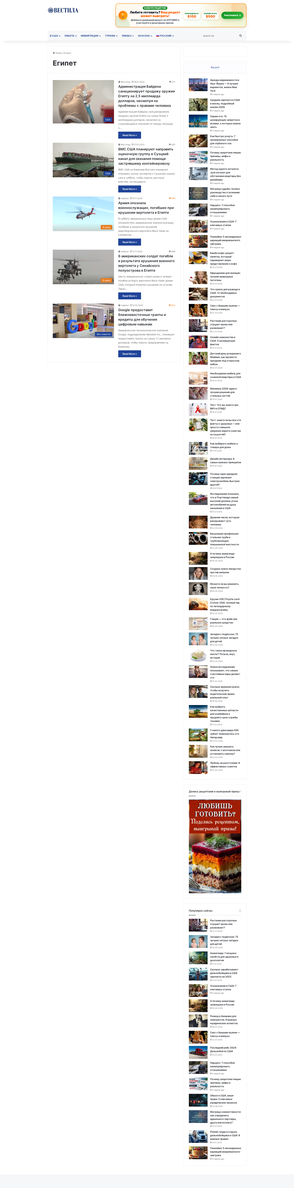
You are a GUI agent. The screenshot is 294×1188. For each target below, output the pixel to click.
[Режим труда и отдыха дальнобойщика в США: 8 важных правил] (198, 1136)
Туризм (110, 35)
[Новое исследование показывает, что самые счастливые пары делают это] (198, 671)
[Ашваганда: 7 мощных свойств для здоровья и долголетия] (198, 957)
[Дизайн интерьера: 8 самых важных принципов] (198, 463)
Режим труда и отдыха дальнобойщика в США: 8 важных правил (225, 1135)
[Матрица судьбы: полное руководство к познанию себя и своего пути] (198, 193)
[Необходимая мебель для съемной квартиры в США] (198, 378)
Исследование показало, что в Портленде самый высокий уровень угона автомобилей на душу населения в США (224, 501)
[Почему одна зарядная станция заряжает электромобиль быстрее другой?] (198, 478)
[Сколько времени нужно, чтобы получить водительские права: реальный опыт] (198, 691)
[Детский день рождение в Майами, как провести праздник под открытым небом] (198, 358)
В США (54, 35)
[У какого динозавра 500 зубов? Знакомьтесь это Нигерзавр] (198, 735)
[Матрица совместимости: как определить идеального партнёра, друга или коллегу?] (198, 1116)
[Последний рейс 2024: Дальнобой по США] (198, 1052)
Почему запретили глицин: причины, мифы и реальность (225, 156)
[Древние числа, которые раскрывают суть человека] (198, 522)
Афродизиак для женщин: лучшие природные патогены (225, 276)
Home (58, 53)
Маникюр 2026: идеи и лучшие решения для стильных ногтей (223, 392)
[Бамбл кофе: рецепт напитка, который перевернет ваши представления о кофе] (198, 257)
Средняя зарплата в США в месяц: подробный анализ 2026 (225, 103)
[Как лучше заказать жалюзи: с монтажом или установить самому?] (198, 751)
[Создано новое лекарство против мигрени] (198, 573)
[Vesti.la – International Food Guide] (63, 10)
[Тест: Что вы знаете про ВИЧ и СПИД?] (198, 409)
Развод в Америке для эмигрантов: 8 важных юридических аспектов (224, 1020)
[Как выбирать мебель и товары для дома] (198, 448)
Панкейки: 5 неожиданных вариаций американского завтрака (225, 240)
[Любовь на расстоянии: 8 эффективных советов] (198, 767)
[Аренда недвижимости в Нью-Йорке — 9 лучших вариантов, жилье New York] (198, 84)
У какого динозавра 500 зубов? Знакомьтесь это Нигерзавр (224, 734)
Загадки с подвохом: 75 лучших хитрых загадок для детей (224, 638)
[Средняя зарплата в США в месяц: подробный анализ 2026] (198, 104)
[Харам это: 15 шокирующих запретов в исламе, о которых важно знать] (198, 121)
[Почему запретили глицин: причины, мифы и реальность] (198, 157)
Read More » (129, 135)
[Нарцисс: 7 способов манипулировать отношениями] (198, 210)
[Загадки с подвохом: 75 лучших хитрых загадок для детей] (198, 638)
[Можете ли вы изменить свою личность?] (198, 588)
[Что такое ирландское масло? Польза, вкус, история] (198, 655)
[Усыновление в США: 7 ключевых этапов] (198, 226)
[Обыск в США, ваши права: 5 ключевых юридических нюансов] (198, 1100)
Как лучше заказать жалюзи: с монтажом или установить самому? (225, 750)
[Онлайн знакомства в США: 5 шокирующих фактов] (198, 341)
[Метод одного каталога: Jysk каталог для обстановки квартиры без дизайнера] (198, 173)
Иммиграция (89, 35)
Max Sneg (125, 82)
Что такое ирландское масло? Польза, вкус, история (223, 654)
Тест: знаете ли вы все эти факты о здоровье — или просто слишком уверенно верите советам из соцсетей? (225, 427)
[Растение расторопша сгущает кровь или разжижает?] (198, 325)
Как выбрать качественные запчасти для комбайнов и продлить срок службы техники (224, 713)
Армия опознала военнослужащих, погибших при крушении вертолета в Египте (146, 208)
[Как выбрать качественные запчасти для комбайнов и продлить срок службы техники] (198, 711)
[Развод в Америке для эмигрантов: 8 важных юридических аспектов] (198, 1020)
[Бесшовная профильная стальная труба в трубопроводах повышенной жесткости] (198, 538)
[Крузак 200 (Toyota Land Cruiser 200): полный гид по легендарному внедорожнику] (198, 603)
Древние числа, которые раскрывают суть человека (224, 521)
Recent (215, 67)
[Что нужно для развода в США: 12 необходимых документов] (198, 294)
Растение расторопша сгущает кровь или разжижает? (223, 324)
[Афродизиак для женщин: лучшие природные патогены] (198, 277)
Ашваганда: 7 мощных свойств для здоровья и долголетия (224, 957)
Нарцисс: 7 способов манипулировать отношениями (222, 209)
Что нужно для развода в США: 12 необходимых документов (225, 293)
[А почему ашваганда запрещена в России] (198, 558)
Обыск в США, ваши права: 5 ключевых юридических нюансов (223, 1099)
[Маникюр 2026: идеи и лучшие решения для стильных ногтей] (198, 393)
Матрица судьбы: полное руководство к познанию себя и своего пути (225, 192)
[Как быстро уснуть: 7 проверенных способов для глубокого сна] (198, 141)
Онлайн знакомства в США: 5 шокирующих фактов (222, 341)
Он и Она (144, 35)
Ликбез (126, 35)
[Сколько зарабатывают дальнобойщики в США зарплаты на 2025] (198, 974)
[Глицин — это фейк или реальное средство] (198, 623)
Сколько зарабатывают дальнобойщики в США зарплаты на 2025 (224, 973)
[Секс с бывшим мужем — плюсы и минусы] (198, 310)
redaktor (125, 198)
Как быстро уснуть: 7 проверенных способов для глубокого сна (224, 140)
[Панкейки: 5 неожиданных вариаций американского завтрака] (198, 241)
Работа (69, 35)
